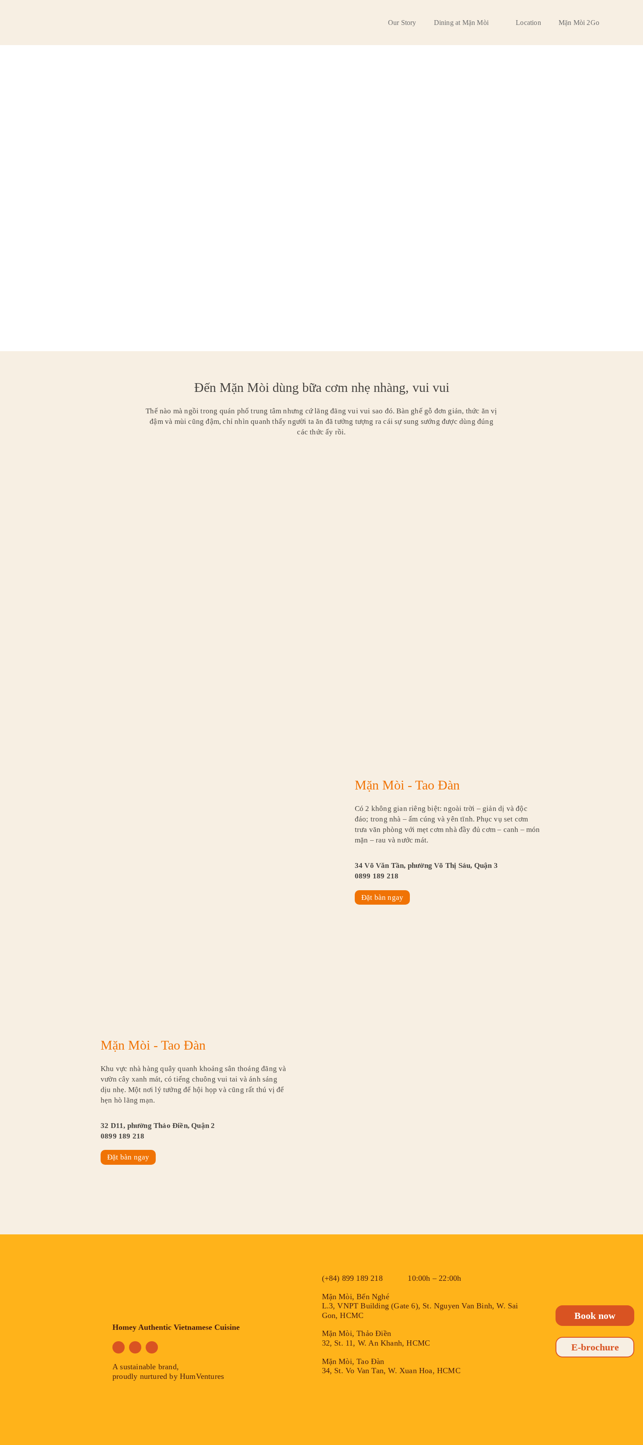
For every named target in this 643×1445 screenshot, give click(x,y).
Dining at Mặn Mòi (461, 22)
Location (528, 22)
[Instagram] (135, 1347)
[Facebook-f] (118, 1347)
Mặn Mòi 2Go (579, 22)
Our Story (402, 22)
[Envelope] (152, 1347)
